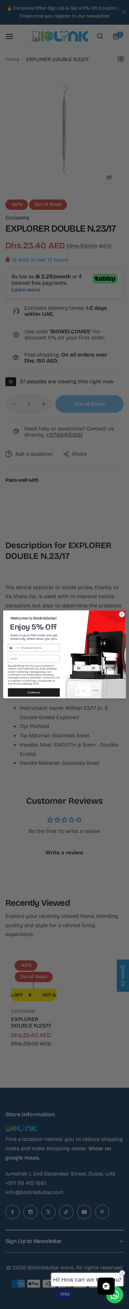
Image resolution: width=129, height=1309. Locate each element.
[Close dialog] (121, 614)
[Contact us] (114, 1294)
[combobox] (13, 648)
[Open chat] (106, 1286)
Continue (34, 692)
